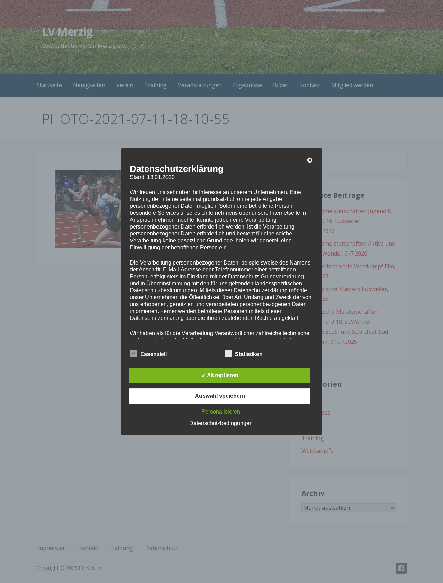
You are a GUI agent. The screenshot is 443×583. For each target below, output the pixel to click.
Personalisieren (220, 412)
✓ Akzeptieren (219, 375)
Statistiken (249, 354)
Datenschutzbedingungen (221, 423)
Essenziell (153, 354)
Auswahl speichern (220, 396)
